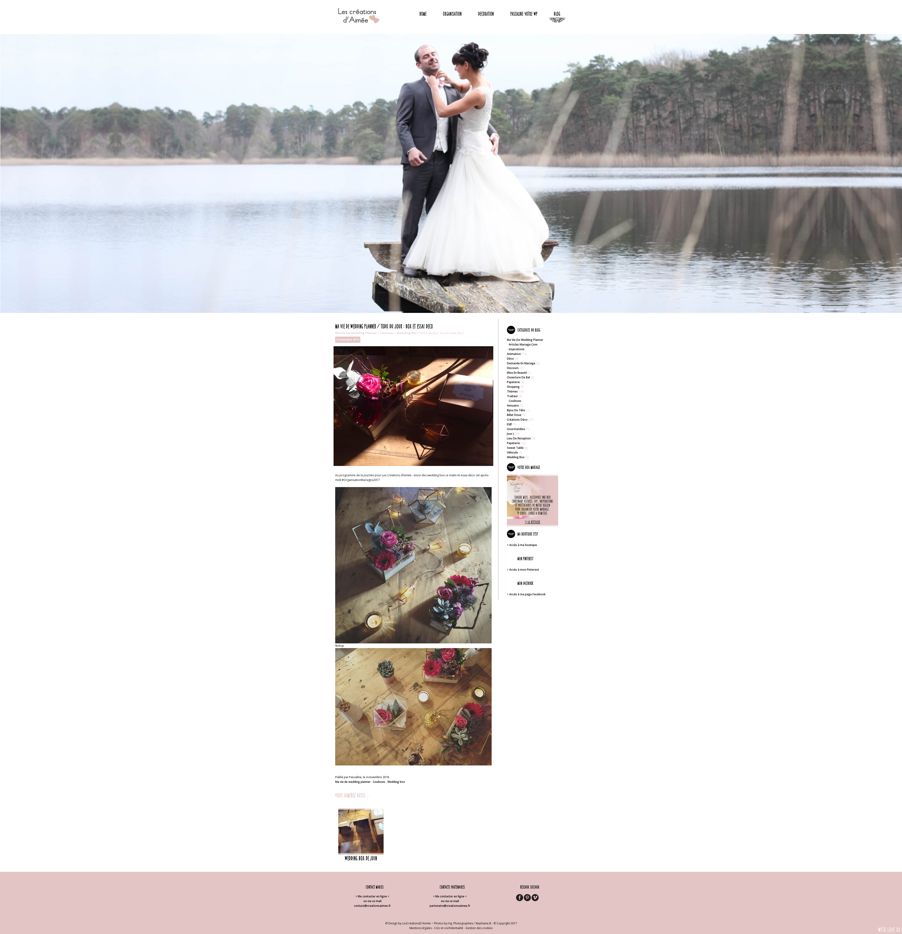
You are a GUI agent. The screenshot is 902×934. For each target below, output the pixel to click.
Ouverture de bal (518, 377)
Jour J (510, 434)
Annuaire (513, 405)
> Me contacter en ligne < (372, 896)
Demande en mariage (521, 363)
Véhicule (512, 452)
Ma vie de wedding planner (356, 333)
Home (423, 13)
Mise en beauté (517, 373)
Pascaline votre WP (523, 13)
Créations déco (517, 420)
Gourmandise (516, 429)
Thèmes (512, 391)
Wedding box (407, 333)
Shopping (513, 387)
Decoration (486, 13)
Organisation (452, 13)
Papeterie (513, 382)
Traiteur (512, 396)
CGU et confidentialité (448, 928)
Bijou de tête (516, 410)
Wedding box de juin (361, 858)
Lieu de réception (519, 438)
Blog (557, 13)
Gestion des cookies (479, 928)
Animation (514, 354)
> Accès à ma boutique (522, 545)
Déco (510, 359)
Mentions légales (420, 928)
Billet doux (514, 415)
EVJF (509, 424)
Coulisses (387, 333)
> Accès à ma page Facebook (526, 594)
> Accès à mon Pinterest (523, 570)
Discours (513, 368)
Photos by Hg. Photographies (453, 923)
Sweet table (515, 448)
